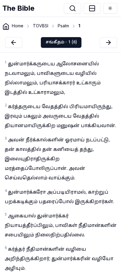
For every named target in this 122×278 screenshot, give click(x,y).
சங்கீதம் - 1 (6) (61, 42)
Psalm (63, 25)
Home (17, 25)
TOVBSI (40, 25)
